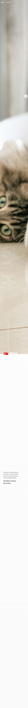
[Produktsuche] (26, 96)
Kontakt (8, 2)
